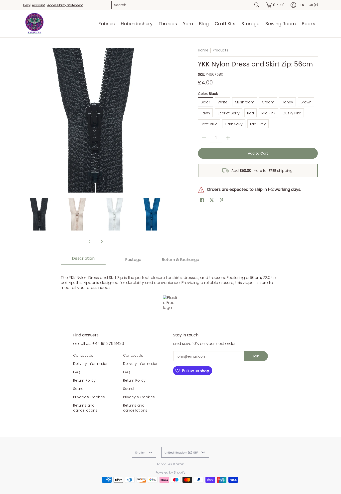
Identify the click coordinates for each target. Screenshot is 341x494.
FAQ (76, 372)
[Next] (164, 120)
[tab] (83, 260)
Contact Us (83, 355)
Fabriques (164, 464)
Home (203, 50)
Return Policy (84, 380)
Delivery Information (91, 363)
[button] (201, 200)
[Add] (228, 138)
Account (38, 5)
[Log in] (293, 5)
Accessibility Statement (65, 5)
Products (220, 50)
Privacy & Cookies (89, 397)
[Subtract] (204, 138)
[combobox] (182, 5)
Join (255, 356)
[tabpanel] (170, 291)
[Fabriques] (34, 23)
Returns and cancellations (85, 408)
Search (79, 388)
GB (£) (313, 5)
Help (26, 5)
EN (302, 5)
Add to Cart (258, 153)
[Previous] (26, 120)
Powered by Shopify (170, 472)
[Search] (257, 5)
